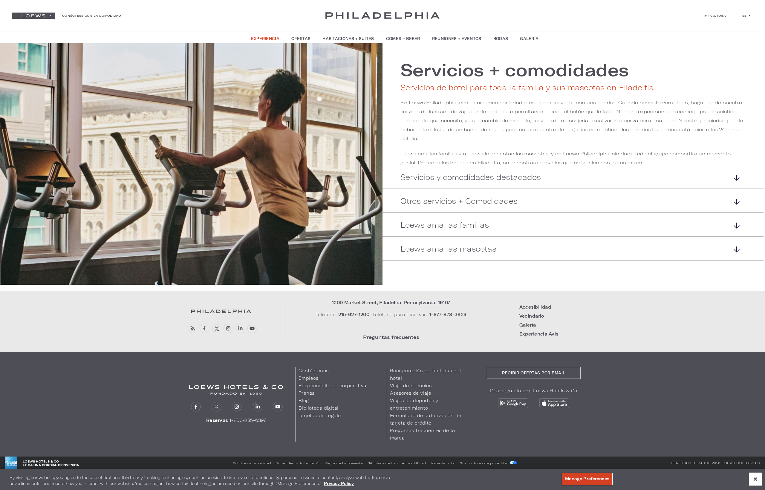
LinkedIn (257, 407)
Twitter (216, 407)
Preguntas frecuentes (391, 337)
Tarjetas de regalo (320, 415)
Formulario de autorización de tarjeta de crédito (425, 419)
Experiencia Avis (539, 333)
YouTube (252, 328)
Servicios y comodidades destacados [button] (470, 177)
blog (192, 328)
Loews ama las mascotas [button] (448, 249)
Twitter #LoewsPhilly (216, 328)
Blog (304, 400)
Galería (527, 324)
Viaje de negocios (411, 385)
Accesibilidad (535, 307)
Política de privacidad (252, 463)
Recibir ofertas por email (533, 373)
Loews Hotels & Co (741, 463)
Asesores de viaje (410, 393)
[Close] (755, 479)
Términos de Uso (382, 463)
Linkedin (240, 328)
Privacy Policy (339, 483)
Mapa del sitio (443, 463)
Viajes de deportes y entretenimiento (414, 404)
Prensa (307, 393)
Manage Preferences (587, 478)
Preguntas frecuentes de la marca (422, 434)
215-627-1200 (353, 314)
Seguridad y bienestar (344, 463)
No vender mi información (298, 463)
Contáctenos (314, 370)
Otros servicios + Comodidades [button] (459, 201)
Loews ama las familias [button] (444, 225)
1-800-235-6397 (248, 420)
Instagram (237, 407)
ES (744, 15)
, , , (391, 302)
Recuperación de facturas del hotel (425, 374)
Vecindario (531, 315)
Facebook (204, 328)
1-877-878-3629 (448, 314)
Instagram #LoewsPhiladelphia (228, 328)
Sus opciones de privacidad (485, 463)
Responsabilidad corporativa (332, 385)
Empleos (309, 378)
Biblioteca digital (319, 408)
